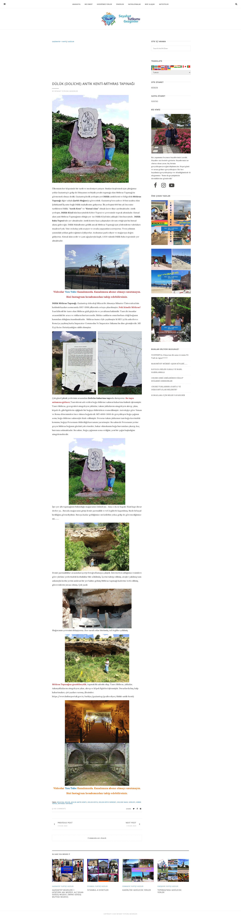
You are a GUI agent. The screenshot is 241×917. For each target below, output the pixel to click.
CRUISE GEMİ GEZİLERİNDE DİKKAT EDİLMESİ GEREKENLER (167, 379)
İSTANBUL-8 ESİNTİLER (98, 890)
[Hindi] (175, 66)
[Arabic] (153, 66)
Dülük (67, 802)
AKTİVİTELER (164, 4)
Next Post (131, 822)
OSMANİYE (126, 886)
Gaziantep (56, 41)
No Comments (60, 809)
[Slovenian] (159, 68)
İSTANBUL (91, 886)
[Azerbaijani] (156, 66)
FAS (165, 228)
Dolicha (60, 802)
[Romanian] (153, 68)
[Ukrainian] (169, 68)
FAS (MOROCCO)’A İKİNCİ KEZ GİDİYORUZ (171, 234)
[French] (169, 66)
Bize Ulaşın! (150, 4)
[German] (172, 66)
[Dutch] (162, 66)
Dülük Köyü (93, 802)
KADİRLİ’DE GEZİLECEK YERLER (136, 890)
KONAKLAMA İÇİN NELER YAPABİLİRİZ (168, 395)
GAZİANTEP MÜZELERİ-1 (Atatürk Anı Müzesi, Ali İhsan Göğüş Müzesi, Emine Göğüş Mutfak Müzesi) (67, 893)
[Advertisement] (97, 63)
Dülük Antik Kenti (79, 802)
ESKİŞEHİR (161, 886)
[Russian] (156, 68)
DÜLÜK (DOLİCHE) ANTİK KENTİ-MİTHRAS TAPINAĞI (93, 83)
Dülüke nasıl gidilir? (126, 802)
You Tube (71, 291)
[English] (166, 66)
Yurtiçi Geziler (68, 41)
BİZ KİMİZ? (89, 4)
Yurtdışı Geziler (173, 228)
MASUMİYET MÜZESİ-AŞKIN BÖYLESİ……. (169, 364)
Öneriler (120, 4)
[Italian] (182, 66)
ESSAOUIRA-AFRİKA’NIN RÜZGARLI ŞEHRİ (171, 282)
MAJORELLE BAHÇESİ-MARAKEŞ (171, 332)
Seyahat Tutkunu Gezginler (66, 91)
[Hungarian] (179, 66)
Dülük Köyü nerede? (107, 802)
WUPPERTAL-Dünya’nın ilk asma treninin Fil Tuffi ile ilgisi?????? (169, 356)
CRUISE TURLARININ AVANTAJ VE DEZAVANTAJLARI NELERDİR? (166, 388)
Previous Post (65, 822)
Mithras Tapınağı (65, 803)
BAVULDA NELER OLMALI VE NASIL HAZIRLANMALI (166, 370)
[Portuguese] (188, 66)
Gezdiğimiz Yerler (104, 4)
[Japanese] (185, 66)
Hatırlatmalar (134, 4)
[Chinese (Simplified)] (159, 66)
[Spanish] (162, 68)
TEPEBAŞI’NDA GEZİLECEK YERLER (170, 891)
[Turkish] (166, 68)
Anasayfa (76, 4)
